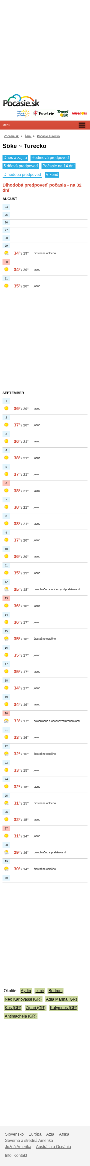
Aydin (26, 991)
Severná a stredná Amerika (29, 1140)
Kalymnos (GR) (63, 1008)
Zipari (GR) (36, 1008)
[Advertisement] (45, 45)
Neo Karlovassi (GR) (23, 999)
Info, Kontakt (16, 1155)
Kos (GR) (13, 1008)
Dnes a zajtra (15, 157)
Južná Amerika (18, 1147)
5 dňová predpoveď (21, 166)
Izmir (40, 991)
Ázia (50, 1134)
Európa (35, 1134)
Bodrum (55, 991)
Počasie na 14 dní (58, 166)
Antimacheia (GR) (20, 1016)
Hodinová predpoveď (50, 157)
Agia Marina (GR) (61, 999)
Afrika (64, 1134)
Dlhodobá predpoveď (22, 174)
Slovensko (14, 1134)
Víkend (52, 174)
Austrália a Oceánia (53, 1147)
